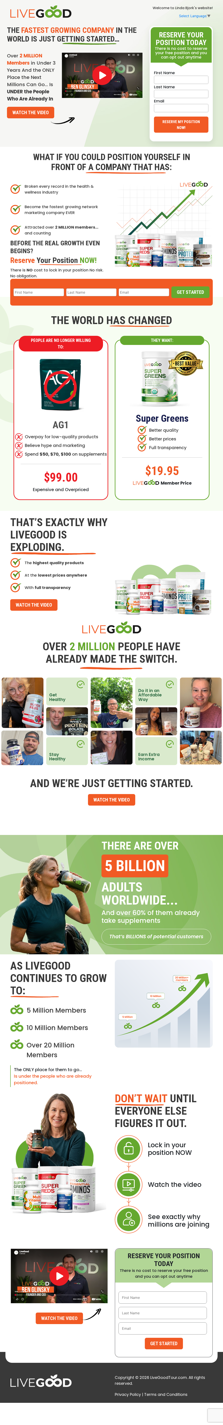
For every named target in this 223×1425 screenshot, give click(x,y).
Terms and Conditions (166, 1394)
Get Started (190, 292)
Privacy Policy (128, 1394)
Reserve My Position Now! (181, 124)
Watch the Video (30, 112)
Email (159, 101)
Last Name (164, 87)
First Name (164, 72)
